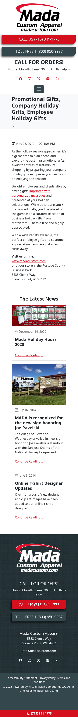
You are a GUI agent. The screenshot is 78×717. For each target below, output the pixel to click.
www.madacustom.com (29, 261)
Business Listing (47, 690)
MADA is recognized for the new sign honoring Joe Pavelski (39, 422)
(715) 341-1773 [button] (41, 713)
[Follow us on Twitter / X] (38, 78)
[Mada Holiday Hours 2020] (39, 315)
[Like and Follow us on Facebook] (20, 78)
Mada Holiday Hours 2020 (36, 342)
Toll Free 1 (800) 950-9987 (39, 51)
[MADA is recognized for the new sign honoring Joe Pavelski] (39, 384)
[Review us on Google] (48, 78)
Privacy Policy (47, 678)
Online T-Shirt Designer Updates (39, 485)
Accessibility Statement (22, 678)
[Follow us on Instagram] (29, 78)
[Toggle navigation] (39, 89)
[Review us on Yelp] (57, 78)
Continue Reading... (29, 355)
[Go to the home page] (39, 17)
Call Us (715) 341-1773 (39, 39)
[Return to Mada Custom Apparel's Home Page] (39, 557)
